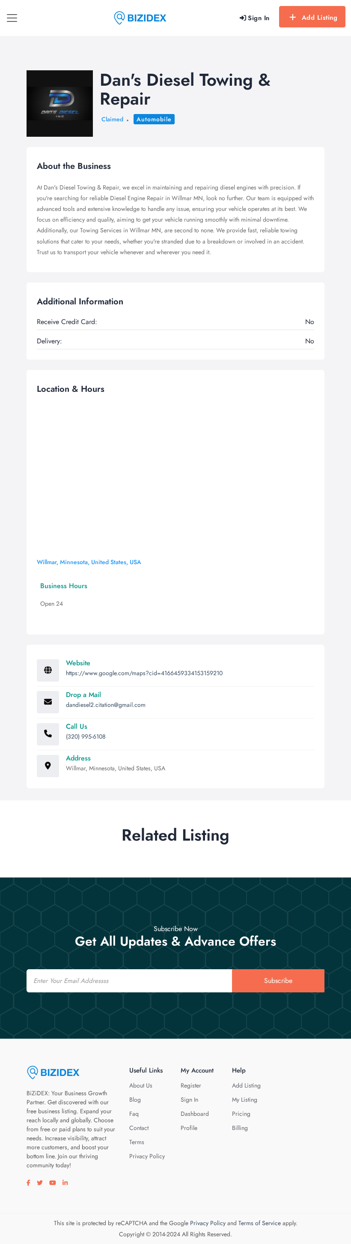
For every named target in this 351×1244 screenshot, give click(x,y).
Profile (189, 1128)
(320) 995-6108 (86, 736)
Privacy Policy (147, 1156)
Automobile (154, 119)
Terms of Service (259, 1223)
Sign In (189, 1099)
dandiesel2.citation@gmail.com (106, 704)
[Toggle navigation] (12, 18)
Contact (139, 1128)
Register (191, 1085)
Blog (135, 1099)
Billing (240, 1128)
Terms (136, 1142)
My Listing (244, 1099)
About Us (140, 1085)
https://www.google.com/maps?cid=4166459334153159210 (144, 673)
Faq (134, 1113)
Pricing (241, 1113)
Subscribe (278, 981)
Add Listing (320, 17)
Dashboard (195, 1113)
